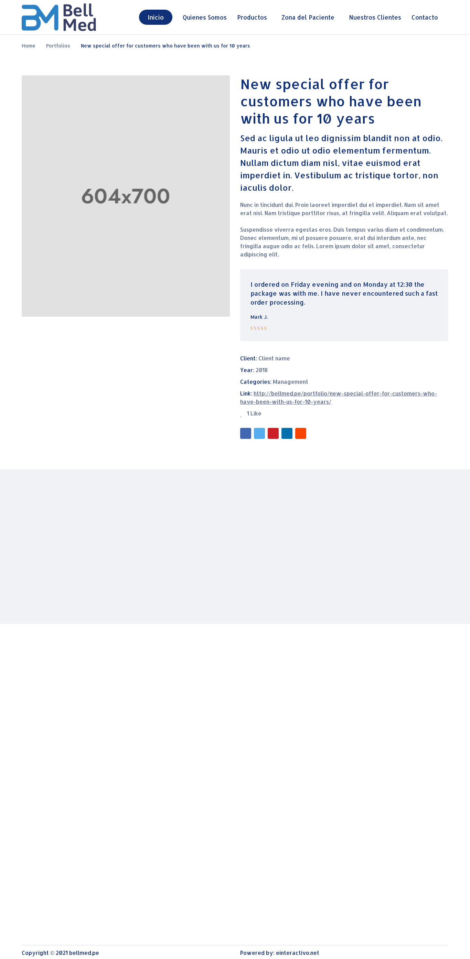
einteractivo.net (297, 952)
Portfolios (58, 46)
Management (290, 381)
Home (28, 46)
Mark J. (259, 317)
